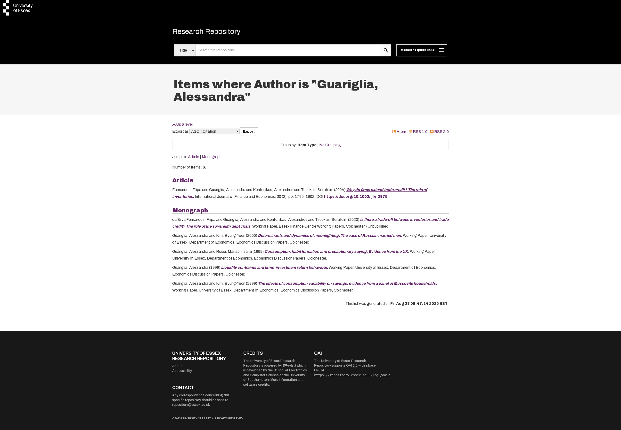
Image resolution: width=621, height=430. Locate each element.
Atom (401, 132)
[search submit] (386, 50)
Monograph (211, 157)
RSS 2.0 (441, 132)
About (177, 366)
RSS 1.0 (420, 132)
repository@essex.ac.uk (191, 405)
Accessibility (182, 371)
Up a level (184, 124)
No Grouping (330, 145)
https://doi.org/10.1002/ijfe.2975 (355, 196)
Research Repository (206, 31)
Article (193, 157)
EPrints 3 (289, 365)
